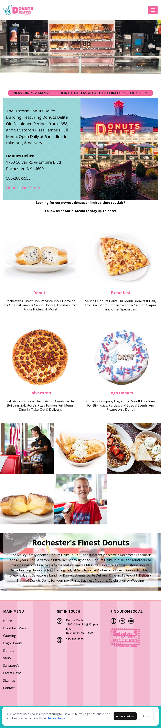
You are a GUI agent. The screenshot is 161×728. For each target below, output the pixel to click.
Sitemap (9, 680)
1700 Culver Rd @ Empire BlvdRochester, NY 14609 (33, 162)
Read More (40, 257)
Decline (146, 716)
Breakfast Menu (15, 628)
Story (7, 658)
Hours (12, 187)
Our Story (31, 187)
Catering (9, 635)
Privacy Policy (56, 718)
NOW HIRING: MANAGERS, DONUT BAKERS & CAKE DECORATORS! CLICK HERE (80, 93)
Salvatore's (40, 393)
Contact (9, 688)
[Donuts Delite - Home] (74, 10)
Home (7, 621)
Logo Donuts (120, 393)
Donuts (40, 292)
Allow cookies (125, 716)
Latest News (12, 673)
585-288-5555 (75, 639)
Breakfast (121, 292)
